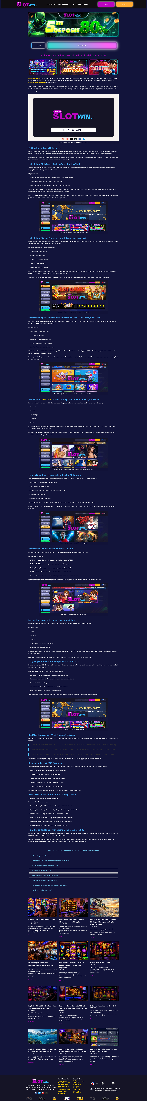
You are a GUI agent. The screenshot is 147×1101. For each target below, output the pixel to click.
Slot (59, 4)
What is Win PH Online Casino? (101, 1090)
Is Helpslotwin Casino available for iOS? (45, 865)
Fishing (65, 4)
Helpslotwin (51, 4)
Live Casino (46, 399)
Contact (85, 4)
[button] (29, 25)
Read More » (31, 935)
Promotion (76, 4)
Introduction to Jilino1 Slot (100, 963)
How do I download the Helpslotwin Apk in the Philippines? (51, 860)
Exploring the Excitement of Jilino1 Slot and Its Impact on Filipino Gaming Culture (73, 1008)
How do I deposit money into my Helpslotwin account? (49, 885)
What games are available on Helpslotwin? (45, 875)
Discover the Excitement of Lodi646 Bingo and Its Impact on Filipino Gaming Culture (72, 1092)
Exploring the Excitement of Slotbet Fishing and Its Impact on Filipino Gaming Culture (103, 922)
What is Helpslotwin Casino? (41, 856)
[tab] (73, 856)
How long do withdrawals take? (42, 890)
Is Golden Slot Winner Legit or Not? (103, 1006)
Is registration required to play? (42, 870)
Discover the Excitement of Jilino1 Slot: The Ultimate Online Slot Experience (71, 965)
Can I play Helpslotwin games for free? (44, 880)
